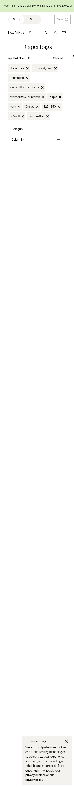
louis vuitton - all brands (24, 87)
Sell (33, 19)
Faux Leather (37, 116)
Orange (30, 106)
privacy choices (35, 775)
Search (61, 19)
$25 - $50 (50, 106)
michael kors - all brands (25, 97)
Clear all (58, 58)
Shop (16, 19)
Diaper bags (17, 68)
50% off (15, 116)
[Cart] (64, 33)
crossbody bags (43, 68)
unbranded (17, 78)
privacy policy (34, 780)
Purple (53, 97)
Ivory (13, 106)
